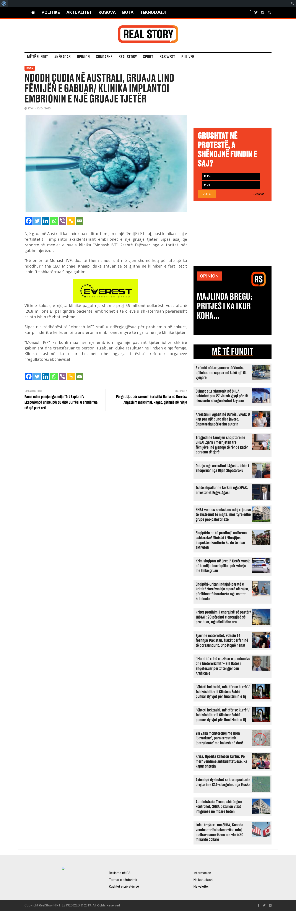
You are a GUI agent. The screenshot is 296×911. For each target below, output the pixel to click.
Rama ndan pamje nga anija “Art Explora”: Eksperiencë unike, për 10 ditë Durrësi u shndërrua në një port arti (61, 402)
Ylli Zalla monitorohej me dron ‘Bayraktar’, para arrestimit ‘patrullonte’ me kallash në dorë (219, 738)
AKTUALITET (79, 12)
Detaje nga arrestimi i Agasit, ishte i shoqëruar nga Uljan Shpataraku (222, 468)
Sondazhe (104, 57)
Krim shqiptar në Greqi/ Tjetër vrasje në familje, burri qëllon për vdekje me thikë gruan (223, 566)
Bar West (167, 57)
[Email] (79, 221)
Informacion (202, 873)
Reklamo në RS (119, 873)
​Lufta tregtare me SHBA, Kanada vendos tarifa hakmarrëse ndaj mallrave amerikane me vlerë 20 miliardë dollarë (219, 832)
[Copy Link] (71, 221)
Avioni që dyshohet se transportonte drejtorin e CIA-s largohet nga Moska (223, 782)
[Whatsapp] (54, 221)
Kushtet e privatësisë (124, 886)
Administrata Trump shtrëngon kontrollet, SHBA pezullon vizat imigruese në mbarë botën (219, 807)
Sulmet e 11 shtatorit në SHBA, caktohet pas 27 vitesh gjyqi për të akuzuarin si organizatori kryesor (222, 396)
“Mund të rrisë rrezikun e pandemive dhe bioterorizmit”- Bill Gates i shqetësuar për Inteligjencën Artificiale (223, 666)
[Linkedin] (45, 221)
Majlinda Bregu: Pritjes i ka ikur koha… (224, 306)
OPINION (209, 276)
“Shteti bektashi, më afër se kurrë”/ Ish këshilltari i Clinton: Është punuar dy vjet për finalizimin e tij (223, 692)
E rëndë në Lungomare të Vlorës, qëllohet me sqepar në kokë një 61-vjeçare (222, 373)
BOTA (127, 12)
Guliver (187, 57)
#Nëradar (62, 57)
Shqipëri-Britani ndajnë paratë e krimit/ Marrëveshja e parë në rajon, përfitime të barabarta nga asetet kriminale (222, 591)
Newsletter (201, 886)
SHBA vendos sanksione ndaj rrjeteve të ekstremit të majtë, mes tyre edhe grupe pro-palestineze (223, 515)
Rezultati (259, 194)
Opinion (83, 57)
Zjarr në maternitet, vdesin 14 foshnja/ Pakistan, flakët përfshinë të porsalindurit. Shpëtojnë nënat (222, 641)
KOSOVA (107, 12)
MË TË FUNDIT (232, 352)
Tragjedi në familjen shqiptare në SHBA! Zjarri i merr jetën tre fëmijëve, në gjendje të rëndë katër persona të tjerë (222, 445)
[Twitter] (37, 221)
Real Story (128, 57)
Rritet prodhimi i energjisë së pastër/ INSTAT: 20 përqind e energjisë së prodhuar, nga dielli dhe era (223, 617)
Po (208, 176)
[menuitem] (4, 3)
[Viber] (62, 221)
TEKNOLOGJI (153, 12)
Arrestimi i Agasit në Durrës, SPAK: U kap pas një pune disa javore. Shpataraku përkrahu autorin (223, 419)
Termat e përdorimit (123, 880)
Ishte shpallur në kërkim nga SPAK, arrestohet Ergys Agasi (222, 490)
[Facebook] (29, 221)
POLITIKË (51, 12)
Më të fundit (37, 57)
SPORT (148, 57)
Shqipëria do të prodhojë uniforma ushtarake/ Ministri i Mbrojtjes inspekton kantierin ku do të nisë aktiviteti (221, 540)
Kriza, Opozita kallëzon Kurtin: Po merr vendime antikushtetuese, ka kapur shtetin (221, 761)
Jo (208, 184)
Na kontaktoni (203, 880)
